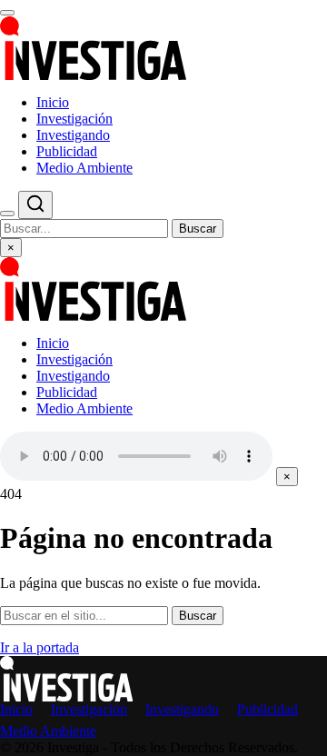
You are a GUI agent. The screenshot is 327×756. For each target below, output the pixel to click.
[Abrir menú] (7, 12)
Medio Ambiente (84, 167)
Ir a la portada (39, 647)
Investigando (73, 135)
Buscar (197, 228)
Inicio (52, 102)
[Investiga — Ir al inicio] (163, 48)
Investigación (74, 118)
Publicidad (66, 151)
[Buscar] (7, 213)
